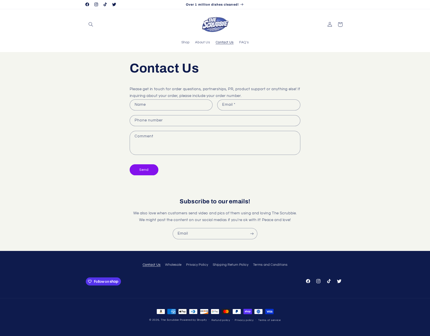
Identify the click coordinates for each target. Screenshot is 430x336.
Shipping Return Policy (231, 264)
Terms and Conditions (270, 264)
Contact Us (152, 264)
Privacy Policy (197, 264)
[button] (91, 24)
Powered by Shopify (193, 320)
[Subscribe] (252, 233)
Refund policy (220, 320)
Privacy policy (244, 320)
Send (144, 169)
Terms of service (269, 320)
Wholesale (173, 264)
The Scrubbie (170, 320)
